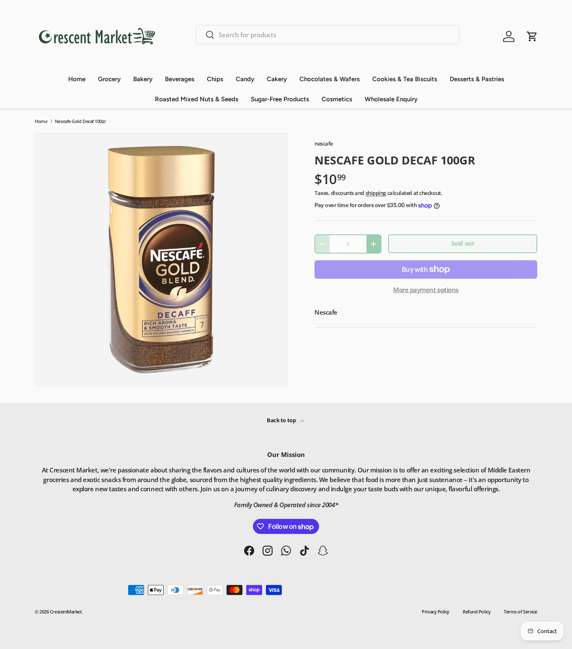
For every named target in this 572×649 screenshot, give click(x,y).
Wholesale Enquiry (391, 99)
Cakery (277, 79)
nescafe (323, 143)
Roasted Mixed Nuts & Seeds (196, 99)
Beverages (179, 79)
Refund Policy (476, 611)
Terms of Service (520, 611)
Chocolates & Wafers (329, 79)
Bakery (142, 79)
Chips (215, 79)
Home (76, 79)
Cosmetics (337, 99)
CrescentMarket (66, 611)
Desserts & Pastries (477, 79)
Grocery (109, 79)
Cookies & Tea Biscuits (404, 79)
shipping (376, 193)
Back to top (282, 420)
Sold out (462, 243)
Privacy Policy (435, 611)
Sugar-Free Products (280, 99)
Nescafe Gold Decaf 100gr (80, 121)
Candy (245, 79)
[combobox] (327, 35)
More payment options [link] (426, 289)
